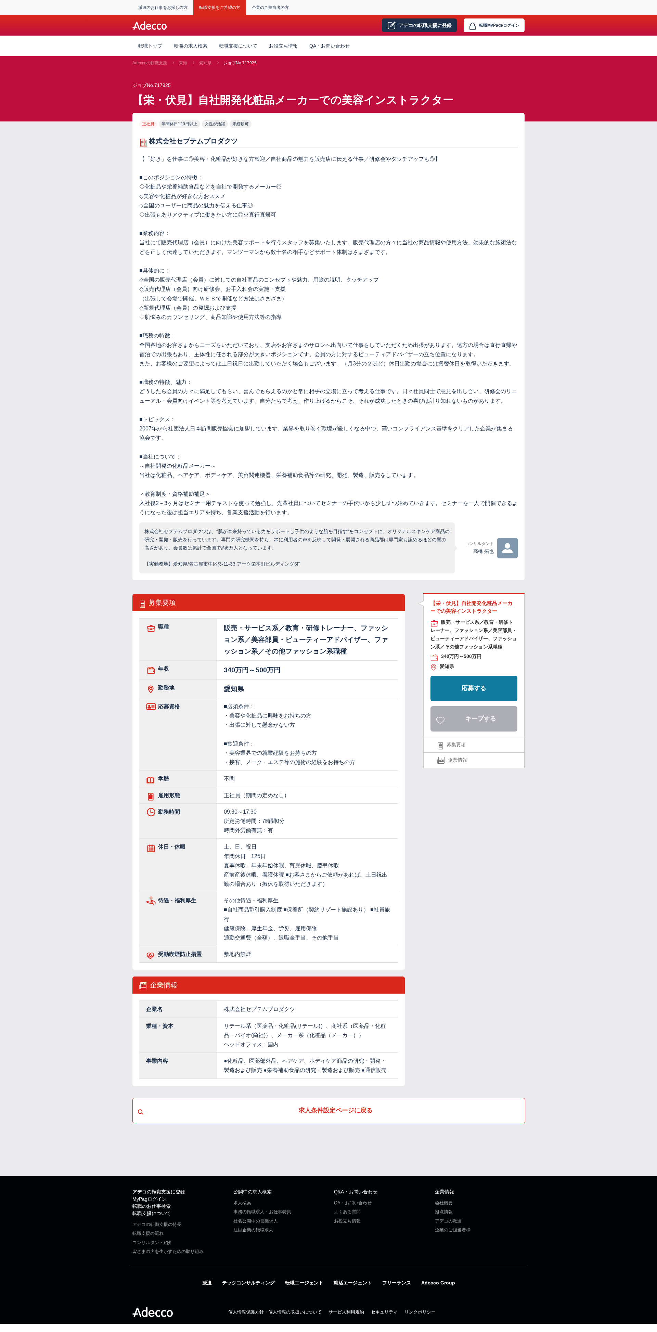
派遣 (207, 1282)
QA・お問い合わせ (329, 46)
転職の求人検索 (190, 46)
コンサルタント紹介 (152, 1242)
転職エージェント (304, 1282)
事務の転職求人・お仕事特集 (262, 1211)
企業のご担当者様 (453, 1229)
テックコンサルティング (248, 1282)
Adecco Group (438, 1282)
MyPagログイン (149, 1199)
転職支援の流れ (148, 1233)
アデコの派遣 (448, 1221)
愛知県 (205, 63)
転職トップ (150, 46)
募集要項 (456, 744)
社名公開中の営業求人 (255, 1221)
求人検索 (242, 1202)
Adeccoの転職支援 (149, 63)
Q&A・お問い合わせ (355, 1191)
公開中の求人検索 (252, 1191)
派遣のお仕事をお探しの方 (163, 7)
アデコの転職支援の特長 (156, 1224)
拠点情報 (444, 1211)
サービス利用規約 (346, 1312)
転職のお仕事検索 (151, 1206)
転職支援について (151, 1213)
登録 (425, 25)
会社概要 (444, 1202)
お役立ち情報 (283, 46)
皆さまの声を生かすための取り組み (168, 1251)
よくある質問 (347, 1211)
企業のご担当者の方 (270, 7)
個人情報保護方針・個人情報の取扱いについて (275, 1312)
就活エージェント (353, 1282)
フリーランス (396, 1282)
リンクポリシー (420, 1312)
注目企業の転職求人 (253, 1229)
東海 (183, 63)
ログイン (499, 25)
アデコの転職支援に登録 (158, 1191)
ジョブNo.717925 (240, 63)
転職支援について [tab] (238, 46)
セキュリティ (384, 1312)
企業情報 (457, 760)
